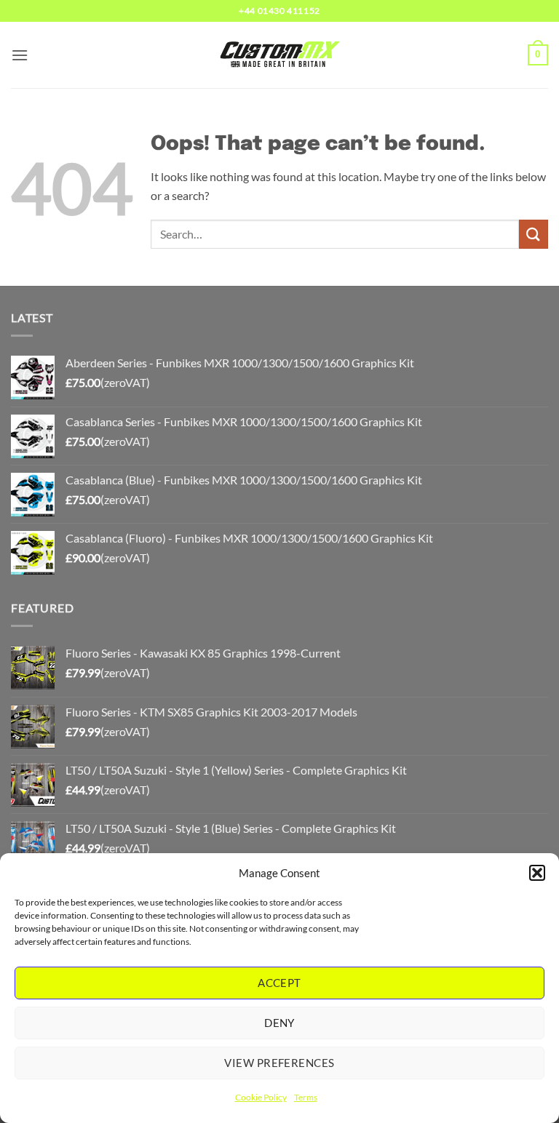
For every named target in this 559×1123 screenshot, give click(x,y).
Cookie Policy (261, 1097)
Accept (279, 982)
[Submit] (533, 234)
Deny (279, 1022)
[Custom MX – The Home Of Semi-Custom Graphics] (279, 54)
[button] (537, 873)
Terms (305, 1097)
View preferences (279, 1062)
